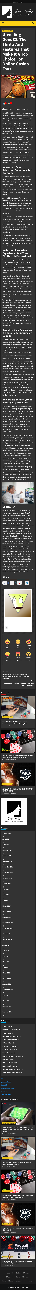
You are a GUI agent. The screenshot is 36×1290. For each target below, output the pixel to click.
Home (8, 1273)
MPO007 (4, 1085)
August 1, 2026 (6, 1133)
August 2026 (6, 833)
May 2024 (5, 962)
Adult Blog (6, 1026)
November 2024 (7, 928)
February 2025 (7, 911)
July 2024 (5, 951)
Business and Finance (9, 1030)
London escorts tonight (8, 1088)
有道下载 (4, 1091)
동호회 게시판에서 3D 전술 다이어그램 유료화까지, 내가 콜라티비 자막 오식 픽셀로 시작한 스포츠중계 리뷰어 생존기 (18, 1129)
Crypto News (6, 1033)
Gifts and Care (7, 1043)
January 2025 (7, 917)
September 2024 (8, 939)
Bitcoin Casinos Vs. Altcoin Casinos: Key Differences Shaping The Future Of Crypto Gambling (15, 675)
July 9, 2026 (6, 726)
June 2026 (5, 845)
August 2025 (6, 884)
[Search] (33, 23)
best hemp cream (6, 1094)
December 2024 (7, 923)
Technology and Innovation (11, 1069)
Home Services (7, 1053)
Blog (12, 1273)
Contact (30, 1281)
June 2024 (5, 956)
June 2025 (5, 895)
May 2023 (5, 1001)
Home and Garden (8, 1049)
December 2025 (7, 867)
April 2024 (5, 967)
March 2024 (6, 973)
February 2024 (7, 978)
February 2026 (7, 856)
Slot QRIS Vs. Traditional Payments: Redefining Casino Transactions (19, 683)
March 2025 (6, 906)
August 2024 (6, 945)
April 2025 (5, 900)
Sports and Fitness (8, 1066)
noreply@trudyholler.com (17, 628)
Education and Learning (10, 1036)
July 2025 (5, 889)
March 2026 (6, 850)
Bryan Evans (18, 73)
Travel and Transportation (11, 1073)
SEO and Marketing (9, 1063)
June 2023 (5, 995)
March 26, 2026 (7, 1265)
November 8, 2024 (8, 73)
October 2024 (7, 934)
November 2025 (7, 872)
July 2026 (5, 839)
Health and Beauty (8, 1046)
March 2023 (6, 1006)
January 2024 (7, 984)
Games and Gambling (8, 30)
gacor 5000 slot (6, 1082)
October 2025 (7, 878)
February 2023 (7, 1012)
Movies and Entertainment (11, 1056)
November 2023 (7, 990)
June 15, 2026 (6, 793)
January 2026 (7, 861)
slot (2, 1078)
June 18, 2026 (6, 759)
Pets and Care (7, 1059)
